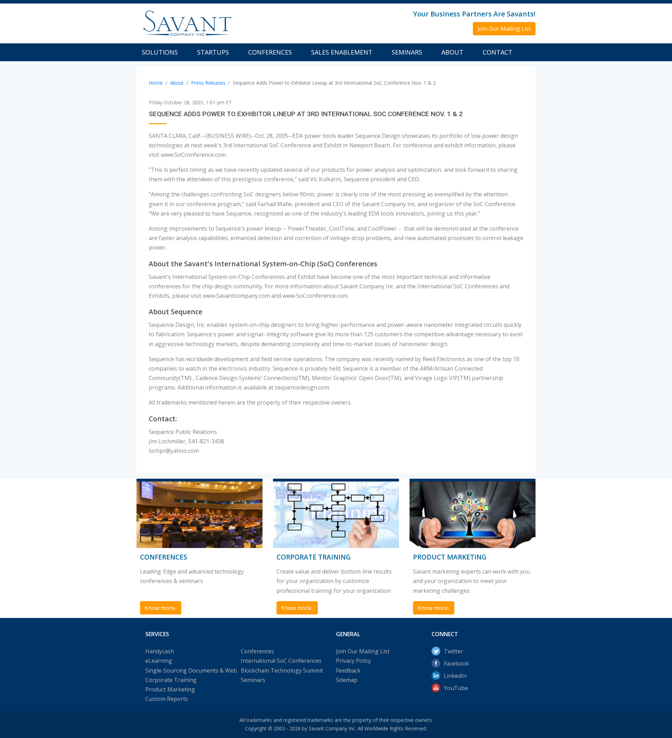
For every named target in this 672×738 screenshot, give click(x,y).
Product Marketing (170, 689)
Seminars (407, 52)
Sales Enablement (341, 52)
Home (156, 82)
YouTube (456, 688)
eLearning (158, 661)
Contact (497, 52)
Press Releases (208, 82)
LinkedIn (455, 676)
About (452, 52)
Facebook (456, 663)
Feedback (348, 670)
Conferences (270, 52)
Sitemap (346, 680)
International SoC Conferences (281, 661)
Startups (213, 52)
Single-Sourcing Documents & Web (191, 670)
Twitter (453, 651)
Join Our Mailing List (363, 651)
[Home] (186, 23)
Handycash (159, 651)
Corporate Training (171, 680)
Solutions (160, 52)
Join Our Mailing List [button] (504, 29)
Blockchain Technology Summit (282, 670)
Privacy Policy (353, 661)
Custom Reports (166, 699)
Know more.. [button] (161, 608)
